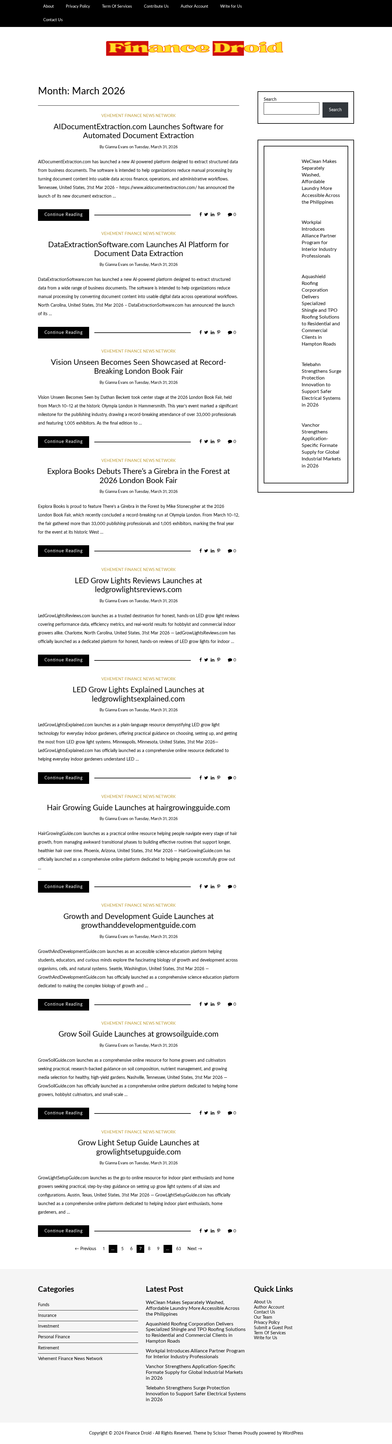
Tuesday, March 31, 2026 (156, 147)
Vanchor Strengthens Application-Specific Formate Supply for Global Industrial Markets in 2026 (321, 445)
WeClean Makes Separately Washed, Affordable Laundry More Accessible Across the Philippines (321, 181)
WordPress (293, 1433)
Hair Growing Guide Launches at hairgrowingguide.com (138, 808)
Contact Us (53, 20)
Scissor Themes (227, 1433)
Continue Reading (63, 215)
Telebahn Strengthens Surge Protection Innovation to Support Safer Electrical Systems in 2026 (321, 384)
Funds (43, 1305)
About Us (263, 1302)
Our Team (263, 1317)
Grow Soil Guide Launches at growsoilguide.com (138, 1034)
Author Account (194, 6)
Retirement (48, 1348)
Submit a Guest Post (273, 1328)
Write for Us (231, 6)
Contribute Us (156, 6)
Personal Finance (54, 1337)
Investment (48, 1326)
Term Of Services (117, 6)
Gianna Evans (116, 147)
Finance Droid (138, 1433)
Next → (194, 1249)
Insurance (47, 1316)
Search (270, 99)
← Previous (85, 1249)
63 (178, 1249)
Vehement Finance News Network (138, 116)
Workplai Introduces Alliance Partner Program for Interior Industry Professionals (195, 1353)
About (48, 6)
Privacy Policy (78, 6)
